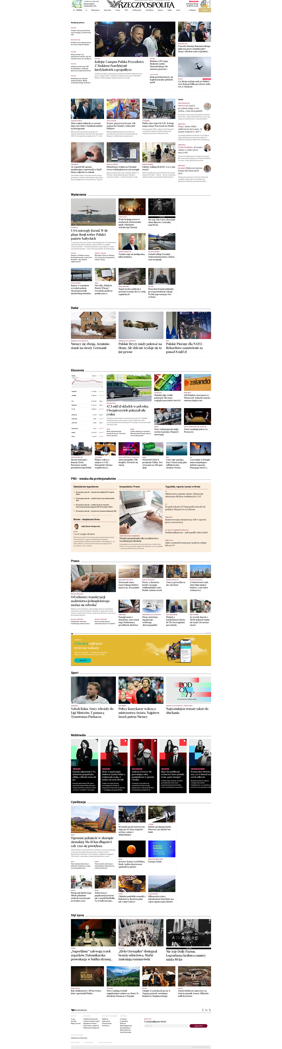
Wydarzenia (95, 10)
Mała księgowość (126, 1026)
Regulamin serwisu (90, 1023)
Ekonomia (107, 10)
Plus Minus (149, 10)
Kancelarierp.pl (125, 1028)
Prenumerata (106, 1023)
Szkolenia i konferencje (79, 1038)
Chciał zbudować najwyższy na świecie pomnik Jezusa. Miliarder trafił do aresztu (193, 993)
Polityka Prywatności (90, 1019)
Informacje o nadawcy (91, 1026)
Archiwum (105, 1026)
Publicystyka (137, 10)
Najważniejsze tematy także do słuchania (187, 711)
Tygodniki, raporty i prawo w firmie (182, 486)
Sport (178, 10)
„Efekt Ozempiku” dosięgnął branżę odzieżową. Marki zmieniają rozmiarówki (138, 955)
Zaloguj (204, 10)
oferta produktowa (104, 1042)
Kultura (160, 10)
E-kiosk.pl (123, 1019)
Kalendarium (89, 1042)
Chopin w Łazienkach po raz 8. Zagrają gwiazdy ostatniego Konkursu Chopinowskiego (156, 993)
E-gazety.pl (124, 1021)
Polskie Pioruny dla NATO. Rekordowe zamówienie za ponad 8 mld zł (184, 348)
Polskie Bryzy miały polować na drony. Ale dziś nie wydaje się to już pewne (140, 348)
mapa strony (75, 1042)
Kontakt (73, 1021)
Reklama (105, 1019)
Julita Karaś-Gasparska (90, 526)
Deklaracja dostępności (91, 1028)
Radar (170, 10)
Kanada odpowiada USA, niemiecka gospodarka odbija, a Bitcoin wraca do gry (84, 775)
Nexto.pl (123, 1023)
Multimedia (78, 735)
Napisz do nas (76, 1023)
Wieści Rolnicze (125, 1030)
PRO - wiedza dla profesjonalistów (93, 479)
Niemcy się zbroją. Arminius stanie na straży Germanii (90, 346)
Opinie (180, 99)
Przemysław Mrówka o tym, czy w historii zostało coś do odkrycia (202, 774)
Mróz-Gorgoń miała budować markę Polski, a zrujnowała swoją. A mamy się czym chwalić (113, 775)
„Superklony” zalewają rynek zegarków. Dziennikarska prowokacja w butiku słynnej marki (91, 955)
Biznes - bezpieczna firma (87, 519)
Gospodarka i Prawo (129, 486)
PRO (126, 10)
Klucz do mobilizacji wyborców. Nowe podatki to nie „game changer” (172, 774)
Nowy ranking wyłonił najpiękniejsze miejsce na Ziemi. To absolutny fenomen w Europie (123, 993)
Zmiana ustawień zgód (91, 1021)
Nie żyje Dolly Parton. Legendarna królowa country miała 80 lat (186, 956)
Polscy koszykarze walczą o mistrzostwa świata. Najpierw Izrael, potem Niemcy (139, 713)
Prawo (118, 10)
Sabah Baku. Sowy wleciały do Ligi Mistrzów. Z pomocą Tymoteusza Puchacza (92, 713)
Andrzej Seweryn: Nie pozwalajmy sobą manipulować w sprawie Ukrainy (143, 775)
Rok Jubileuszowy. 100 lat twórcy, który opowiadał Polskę (86, 992)
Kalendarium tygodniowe (86, 486)
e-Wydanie (192, 10)
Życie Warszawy (125, 1032)
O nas (73, 1019)
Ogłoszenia (106, 1021)
